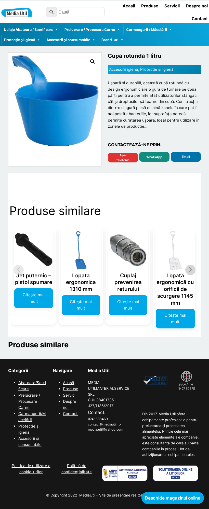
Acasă (68, 382)
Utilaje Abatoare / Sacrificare (28, 29)
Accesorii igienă (123, 69)
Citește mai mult (34, 298)
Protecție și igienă (19, 40)
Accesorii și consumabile (68, 40)
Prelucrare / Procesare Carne (89, 29)
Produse (70, 388)
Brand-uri (110, 40)
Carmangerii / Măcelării (146, 29)
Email (186, 157)
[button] (92, 61)
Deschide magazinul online (172, 498)
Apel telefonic (122, 157)
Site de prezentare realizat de (131, 495)
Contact (70, 413)
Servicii (69, 395)
